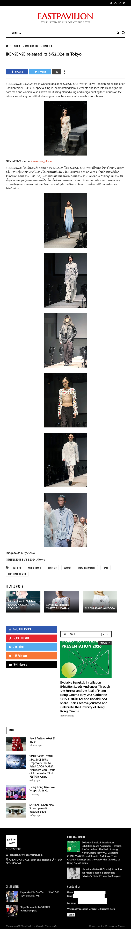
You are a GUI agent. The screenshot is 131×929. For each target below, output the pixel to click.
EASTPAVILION (65, 16)
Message (72, 903)
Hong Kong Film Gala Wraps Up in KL (42, 788)
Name (70, 892)
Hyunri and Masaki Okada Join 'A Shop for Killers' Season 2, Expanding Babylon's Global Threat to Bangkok (102, 873)
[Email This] (56, 71)
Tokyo (105, 567)
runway (67, 567)
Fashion (16, 46)
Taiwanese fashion (87, 567)
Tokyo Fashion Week (17, 574)
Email (69, 895)
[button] (16, 33)
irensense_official (41, 161)
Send (71, 914)
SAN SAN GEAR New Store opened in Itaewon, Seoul (42, 808)
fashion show (31, 46)
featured (47, 46)
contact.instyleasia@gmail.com (25, 854)
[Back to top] (122, 921)
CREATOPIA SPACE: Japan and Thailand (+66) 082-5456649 (34, 861)
